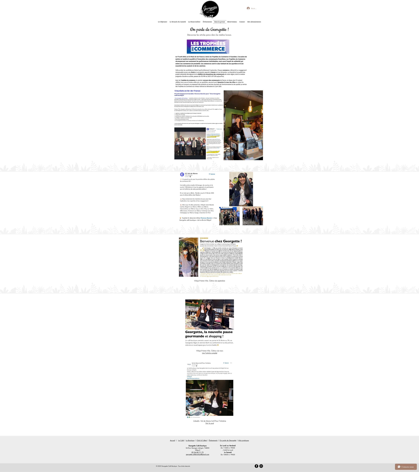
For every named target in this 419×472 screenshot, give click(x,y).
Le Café (181, 440)
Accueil (172, 440)
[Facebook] (256, 466)
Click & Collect (202, 440)
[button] (260, 157)
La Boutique (190, 440)
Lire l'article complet (209, 353)
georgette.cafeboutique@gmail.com (197, 454)
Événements (213, 440)
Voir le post (209, 423)
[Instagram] (261, 466)
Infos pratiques (243, 440)
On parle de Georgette (228, 440)
